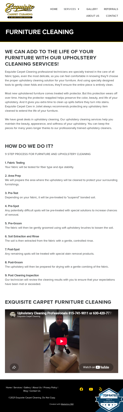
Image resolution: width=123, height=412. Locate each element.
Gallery (92, 9)
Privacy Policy (50, 387)
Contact (112, 15)
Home (54, 9)
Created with (61, 404)
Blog (25, 390)
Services (71, 9)
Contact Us (35, 390)
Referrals (111, 9)
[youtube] (91, 389)
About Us (93, 15)
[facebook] (81, 389)
